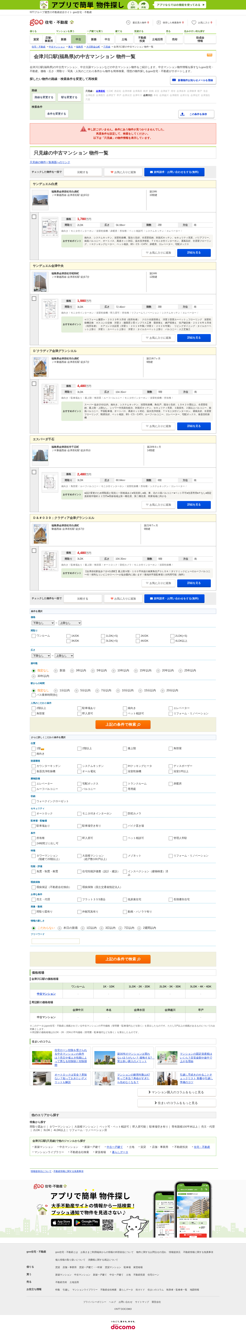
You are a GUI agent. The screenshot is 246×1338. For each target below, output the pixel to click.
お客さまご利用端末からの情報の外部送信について (107, 1252)
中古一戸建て (115, 1146)
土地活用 (74, 1282)
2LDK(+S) (181, 635)
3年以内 (81, 670)
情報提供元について (41, 1171)
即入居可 (87, 713)
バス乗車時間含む (47, 694)
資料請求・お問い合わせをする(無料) (176, 172)
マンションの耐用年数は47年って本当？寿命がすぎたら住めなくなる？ (133, 1078)
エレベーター (182, 708)
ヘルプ (112, 1302)
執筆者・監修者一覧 (176, 1289)
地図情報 (194, 1289)
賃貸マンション (113, 1267)
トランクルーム (137, 783)
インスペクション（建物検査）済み (148, 873)
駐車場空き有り (91, 825)
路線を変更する (44, 97)
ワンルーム (43, 635)
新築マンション (63, 1274)
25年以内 (190, 670)
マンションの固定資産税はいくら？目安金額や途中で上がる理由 (196, 1057)
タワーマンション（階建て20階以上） (49, 857)
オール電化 (89, 771)
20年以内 (168, 670)
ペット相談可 (136, 713)
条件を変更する (56, 113)
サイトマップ (142, 1302)
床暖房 (178, 783)
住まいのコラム (156, 1289)
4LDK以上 (181, 640)
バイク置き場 (136, 825)
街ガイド (140, 1289)
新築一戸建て (100, 1274)
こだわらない (46, 927)
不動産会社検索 (108, 1289)
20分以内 (172, 690)
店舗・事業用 (69, 1267)
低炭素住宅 (134, 899)
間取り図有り (45, 911)
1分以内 (65, 690)
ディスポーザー (183, 765)
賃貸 (57, 1267)
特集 (57, 1289)
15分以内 (150, 690)
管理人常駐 (180, 837)
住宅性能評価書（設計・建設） (101, 871)
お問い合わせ (125, 1302)
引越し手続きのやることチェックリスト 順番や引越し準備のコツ (196, 1078)
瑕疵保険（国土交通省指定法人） (102, 887)
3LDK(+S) (112, 640)
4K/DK (144, 640)
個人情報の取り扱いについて (70, 1259)
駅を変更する (69, 97)
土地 (128, 1274)
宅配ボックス (90, 783)
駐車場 (127, 1267)
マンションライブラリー (85, 1289)
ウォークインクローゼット (53, 801)
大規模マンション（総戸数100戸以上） (95, 857)
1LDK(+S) (112, 635)
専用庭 (132, 788)
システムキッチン (93, 765)
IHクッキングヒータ (140, 765)
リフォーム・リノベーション (191, 713)
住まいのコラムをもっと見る (178, 1103)
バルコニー (89, 788)
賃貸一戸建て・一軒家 (90, 1267)
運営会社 (156, 1302)
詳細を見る (194, 252)
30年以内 (43, 676)
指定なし (43, 670)
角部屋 (41, 713)
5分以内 (85, 690)
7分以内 (106, 690)
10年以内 (123, 670)
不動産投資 (139, 1274)
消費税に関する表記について (103, 1259)
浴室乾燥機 (134, 771)
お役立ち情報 (34, 1289)
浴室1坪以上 (181, 771)
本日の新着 (70, 927)
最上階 (132, 748)
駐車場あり (89, 708)
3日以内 (110, 927)
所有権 (41, 837)
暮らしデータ (120, 1152)
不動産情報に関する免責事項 (68, 1171)
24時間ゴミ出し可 (47, 843)
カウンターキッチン (49, 765)
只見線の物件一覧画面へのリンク (50, 162)
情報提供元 (174, 1252)
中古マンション (82, 1274)
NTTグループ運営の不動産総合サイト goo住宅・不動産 (61, 12)
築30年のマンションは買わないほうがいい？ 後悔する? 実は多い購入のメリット (134, 1057)
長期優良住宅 (182, 899)
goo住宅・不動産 (36, 1251)
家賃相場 (138, 1267)
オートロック (45, 813)
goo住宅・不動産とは (66, 1252)
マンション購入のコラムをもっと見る (178, 1092)
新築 (62, 670)
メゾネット (134, 855)
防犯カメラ (134, 813)
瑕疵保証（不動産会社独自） (54, 887)
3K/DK (75, 640)
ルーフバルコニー (47, 788)
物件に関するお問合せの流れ (151, 1252)
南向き (132, 708)
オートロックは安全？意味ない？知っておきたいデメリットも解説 (71, 1078)
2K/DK (144, 635)
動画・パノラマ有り (140, 911)
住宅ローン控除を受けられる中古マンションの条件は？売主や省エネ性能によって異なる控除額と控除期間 (71, 1058)
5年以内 (102, 670)
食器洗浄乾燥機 (46, 771)
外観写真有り (90, 911)
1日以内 (91, 927)
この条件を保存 (198, 114)
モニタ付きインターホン (97, 813)
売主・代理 (43, 899)
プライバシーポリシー (94, 1302)
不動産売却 (61, 1282)
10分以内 (128, 690)
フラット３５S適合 (94, 899)
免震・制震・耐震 (47, 871)
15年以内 (145, 670)
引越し (66, 1289)
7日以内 (129, 927)
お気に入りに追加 (125, 172)
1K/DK (75, 635)
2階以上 (41, 708)
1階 (39, 748)
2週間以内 (149, 927)
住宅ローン (153, 1274)
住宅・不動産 (202, 1146)
